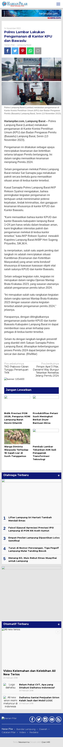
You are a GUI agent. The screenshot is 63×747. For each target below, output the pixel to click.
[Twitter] (38, 720)
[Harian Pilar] (15, 3)
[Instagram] (45, 720)
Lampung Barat (24, 45)
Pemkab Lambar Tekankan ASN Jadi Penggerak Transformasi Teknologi (44, 453)
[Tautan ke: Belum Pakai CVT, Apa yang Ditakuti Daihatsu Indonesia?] (10, 685)
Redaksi (34, 732)
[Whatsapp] (30, 50)
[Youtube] (51, 720)
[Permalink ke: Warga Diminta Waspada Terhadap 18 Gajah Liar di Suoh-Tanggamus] (17, 436)
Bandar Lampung (25, 729)
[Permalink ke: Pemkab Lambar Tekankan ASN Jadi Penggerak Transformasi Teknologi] (46, 436)
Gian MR (45, 742)
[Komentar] (38, 50)
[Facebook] (32, 720)
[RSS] (58, 720)
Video (22, 732)
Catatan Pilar (9, 732)
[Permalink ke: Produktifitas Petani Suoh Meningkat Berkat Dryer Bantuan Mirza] (46, 402)
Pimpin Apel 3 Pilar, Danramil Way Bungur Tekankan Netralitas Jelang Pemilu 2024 (46, 369)
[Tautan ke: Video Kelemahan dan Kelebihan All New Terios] (31, 648)
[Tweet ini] (15, 50)
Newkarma (23, 742)
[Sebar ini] (7, 50)
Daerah (43, 729)
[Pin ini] (22, 50)
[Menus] (58, 4)
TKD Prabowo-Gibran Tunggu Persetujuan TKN (16, 368)
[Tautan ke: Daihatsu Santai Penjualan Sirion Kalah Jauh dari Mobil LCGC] (10, 701)
